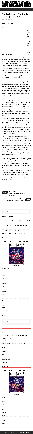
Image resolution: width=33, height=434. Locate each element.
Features (4, 281)
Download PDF (17, 265)
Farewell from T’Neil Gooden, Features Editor (13, 233)
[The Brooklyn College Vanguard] (16, 7)
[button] (31, 9)
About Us (4, 294)
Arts (3, 278)
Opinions (4, 283)
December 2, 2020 (7, 20)
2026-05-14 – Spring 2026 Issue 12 (16, 242)
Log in (3, 307)
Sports (3, 286)
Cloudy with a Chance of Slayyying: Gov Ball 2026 (14, 225)
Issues (3, 275)
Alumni (3, 297)
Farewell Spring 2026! (7, 228)
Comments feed (6, 313)
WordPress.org (5, 315)
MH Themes (26, 432)
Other (3, 289)
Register (4, 305)
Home (3, 273)
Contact (4, 291)
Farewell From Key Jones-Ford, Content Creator (14, 231)
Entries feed (5, 310)
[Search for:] (16, 211)
